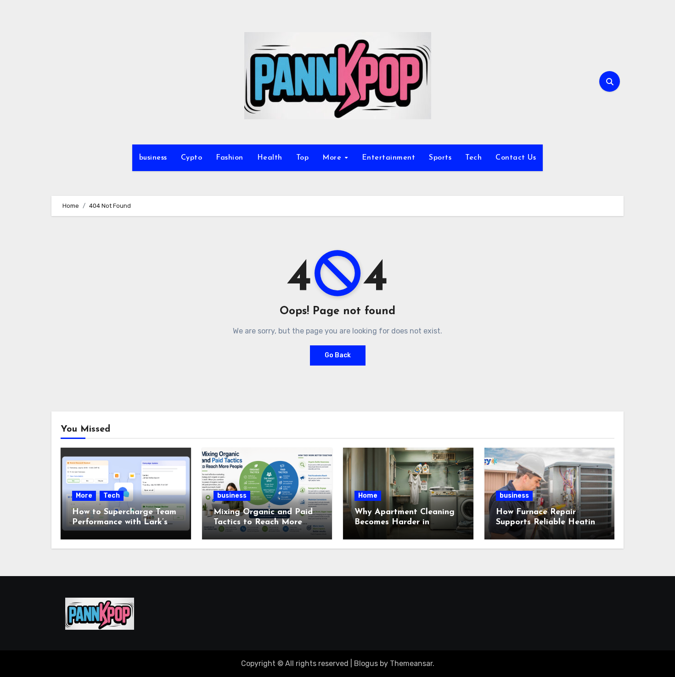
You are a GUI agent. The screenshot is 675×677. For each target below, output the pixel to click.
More (333, 157)
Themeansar (411, 663)
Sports (440, 157)
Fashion (229, 157)
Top (302, 157)
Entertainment (389, 157)
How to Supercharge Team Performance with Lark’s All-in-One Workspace (124, 522)
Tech (473, 157)
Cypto (191, 157)
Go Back (338, 355)
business (153, 157)
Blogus (366, 663)
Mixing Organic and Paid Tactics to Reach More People (263, 522)
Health (269, 157)
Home (367, 495)
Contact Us (515, 157)
